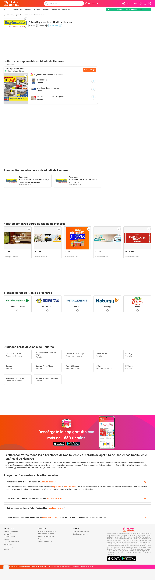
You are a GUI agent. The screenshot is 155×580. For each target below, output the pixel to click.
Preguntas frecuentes (11, 531)
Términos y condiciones (56, 566)
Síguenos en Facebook (46, 534)
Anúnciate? (7, 534)
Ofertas (37, 9)
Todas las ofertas (9, 536)
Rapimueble (18, 15)
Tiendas (45, 9)
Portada (7, 9)
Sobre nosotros (9, 544)
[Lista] (149, 3)
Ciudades (66, 9)
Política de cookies (87, 566)
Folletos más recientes (22, 9)
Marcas (6, 539)
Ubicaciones (28, 15)
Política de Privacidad (72, 566)
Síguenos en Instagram (46, 536)
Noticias (6, 549)
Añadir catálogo (9, 547)
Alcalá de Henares (47, 482)
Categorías (55, 9)
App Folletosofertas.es (11, 542)
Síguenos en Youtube (45, 539)
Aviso (45, 566)
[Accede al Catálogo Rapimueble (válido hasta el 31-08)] (16, 88)
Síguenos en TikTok (45, 541)
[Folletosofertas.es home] (11, 3)
